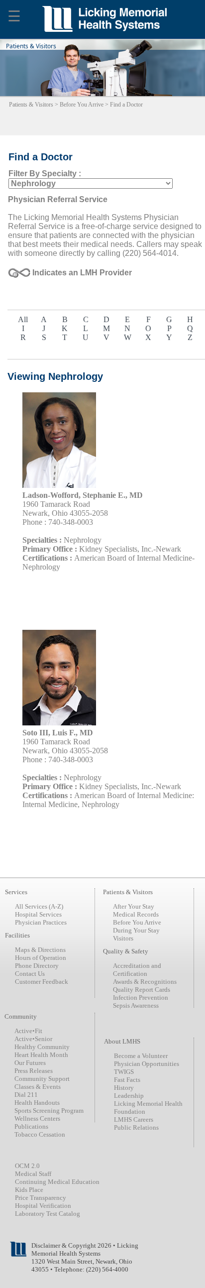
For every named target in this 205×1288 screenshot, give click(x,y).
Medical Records (136, 914)
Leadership (129, 1095)
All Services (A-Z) (39, 906)
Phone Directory (37, 965)
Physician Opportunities (146, 1063)
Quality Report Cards (141, 989)
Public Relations (136, 1127)
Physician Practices (41, 922)
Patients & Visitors (31, 104)
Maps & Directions (40, 949)
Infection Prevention (140, 997)
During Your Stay (136, 930)
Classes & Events (37, 1086)
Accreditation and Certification (137, 969)
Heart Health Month (41, 1054)
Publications (31, 1126)
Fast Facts (127, 1079)
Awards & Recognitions (145, 981)
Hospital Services (38, 914)
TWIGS (124, 1071)
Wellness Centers (37, 1118)
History (124, 1087)
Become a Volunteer (141, 1055)
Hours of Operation (40, 957)
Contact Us (30, 973)
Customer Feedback (41, 981)
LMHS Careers (133, 1119)
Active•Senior (33, 1039)
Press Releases (33, 1070)
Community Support (42, 1078)
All (23, 319)
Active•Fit (28, 1031)
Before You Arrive (81, 104)
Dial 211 (26, 1094)
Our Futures (30, 1062)
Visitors (123, 938)
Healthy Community (42, 1047)
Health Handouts (37, 1102)
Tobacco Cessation (39, 1134)
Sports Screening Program (49, 1110)
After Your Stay (133, 906)
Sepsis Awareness (136, 1005)
